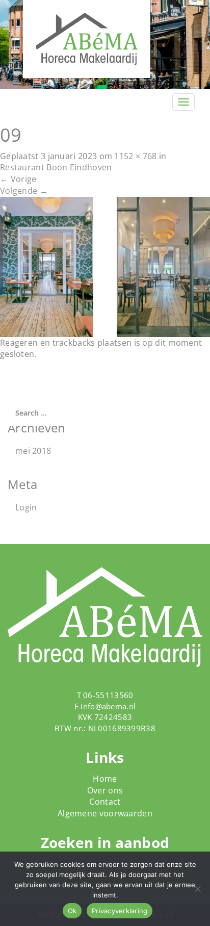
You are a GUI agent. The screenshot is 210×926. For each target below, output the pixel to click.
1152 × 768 (135, 156)
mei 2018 (33, 450)
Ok (72, 911)
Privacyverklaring (119, 911)
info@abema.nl (108, 706)
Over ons (105, 790)
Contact (104, 801)
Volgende (24, 190)
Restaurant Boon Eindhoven (56, 167)
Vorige (18, 179)
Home (105, 778)
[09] (105, 266)
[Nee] (197, 889)
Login (26, 507)
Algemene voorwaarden (105, 813)
